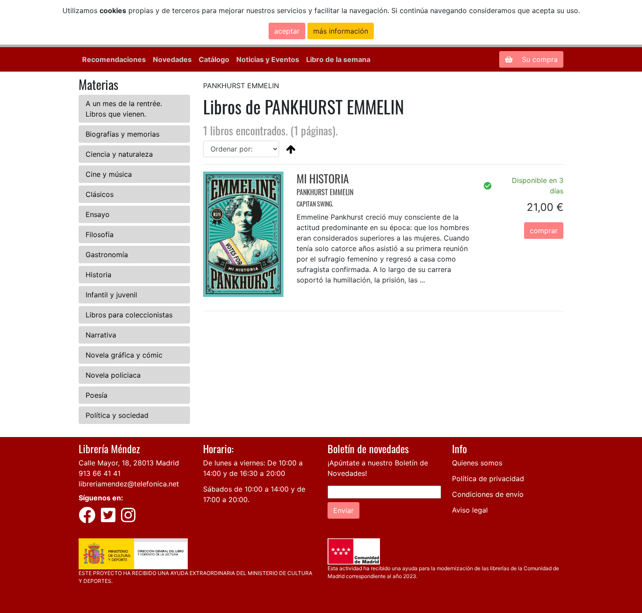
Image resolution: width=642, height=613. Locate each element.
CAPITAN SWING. (315, 203)
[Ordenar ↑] (291, 149)
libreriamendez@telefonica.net (129, 483)
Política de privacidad (488, 478)
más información (340, 31)
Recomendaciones (114, 59)
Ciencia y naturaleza (119, 154)
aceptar (287, 31)
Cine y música (109, 174)
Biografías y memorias (122, 134)
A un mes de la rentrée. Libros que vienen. (124, 108)
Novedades (172, 59)
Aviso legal (470, 510)
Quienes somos (477, 462)
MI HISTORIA (323, 178)
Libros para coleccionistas (129, 314)
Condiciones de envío (488, 494)
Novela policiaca (113, 375)
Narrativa (101, 335)
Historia (98, 274)
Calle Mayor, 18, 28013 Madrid (129, 462)
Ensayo (98, 214)
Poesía (96, 395)
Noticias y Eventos (267, 59)
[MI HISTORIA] (243, 233)
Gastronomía (107, 254)
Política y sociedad (117, 415)
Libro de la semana (338, 59)
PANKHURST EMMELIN (325, 192)
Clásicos (100, 194)
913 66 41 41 (100, 473)
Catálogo (214, 59)
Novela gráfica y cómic (124, 355)
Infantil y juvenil (111, 294)
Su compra (539, 59)
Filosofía (100, 234)
